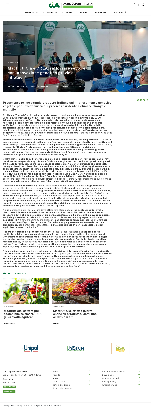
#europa (83, 12)
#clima (69, 12)
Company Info (9, 387)
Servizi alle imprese (62, 388)
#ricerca (11, 87)
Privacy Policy (109, 381)
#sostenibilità (120, 12)
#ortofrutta (55, 87)
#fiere (33, 87)
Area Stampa (9, 391)
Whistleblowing (109, 385)
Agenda (56, 375)
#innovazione (100, 12)
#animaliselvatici (32, 12)
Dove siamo (108, 375)
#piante (66, 87)
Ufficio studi (59, 381)
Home (55, 371)
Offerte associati (110, 378)
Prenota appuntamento (113, 371)
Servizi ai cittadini (61, 385)
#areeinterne (52, 12)
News (55, 378)
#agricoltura (22, 87)
